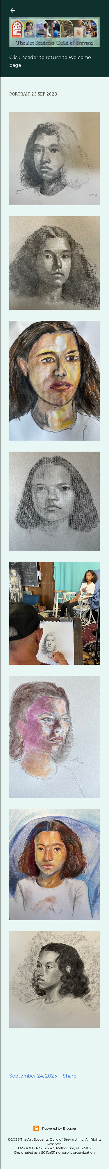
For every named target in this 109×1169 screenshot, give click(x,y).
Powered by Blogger (59, 1128)
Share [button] (69, 1076)
